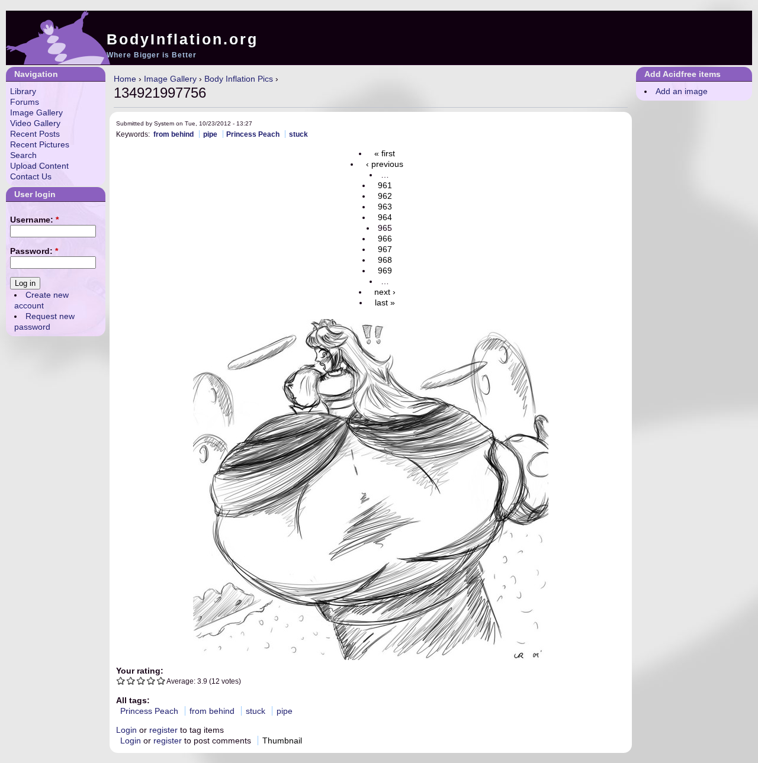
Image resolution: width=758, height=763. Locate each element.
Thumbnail (282, 740)
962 (385, 196)
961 (385, 185)
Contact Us (31, 176)
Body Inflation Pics (238, 78)
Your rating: (139, 670)
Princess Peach (253, 134)
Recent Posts (35, 134)
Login (126, 730)
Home (125, 78)
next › (385, 292)
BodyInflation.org (182, 39)
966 (385, 238)
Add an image (682, 91)
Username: (34, 219)
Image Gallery (170, 78)
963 (385, 206)
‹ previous (384, 164)
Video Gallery (35, 123)
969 (385, 270)
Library (23, 91)
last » (385, 302)
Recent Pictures (39, 144)
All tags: (133, 700)
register (163, 730)
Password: (34, 251)
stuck (298, 134)
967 (385, 249)
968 (385, 260)
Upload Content (39, 165)
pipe (210, 134)
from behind (173, 134)
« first (384, 153)
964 (385, 217)
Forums (24, 102)
